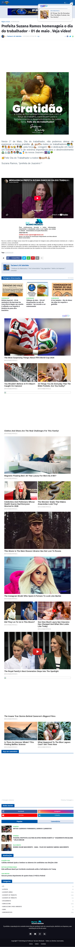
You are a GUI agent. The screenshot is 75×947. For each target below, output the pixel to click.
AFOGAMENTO (38, 901)
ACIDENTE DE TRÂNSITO (38, 898)
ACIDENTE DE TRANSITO (38, 895)
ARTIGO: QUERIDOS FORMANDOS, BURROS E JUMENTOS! (32, 829)
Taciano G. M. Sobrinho (20, 265)
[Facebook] (67, 36)
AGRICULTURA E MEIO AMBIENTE (38, 906)
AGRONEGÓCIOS (38, 912)
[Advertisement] (37, 56)
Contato (43, 944)
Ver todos (71, 278)
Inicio (31, 944)
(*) (38, 886)
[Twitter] (70, 36)
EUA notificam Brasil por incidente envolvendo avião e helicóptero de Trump (28, 869)
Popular (19, 821)
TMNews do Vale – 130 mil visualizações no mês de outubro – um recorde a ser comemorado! (36, 303)
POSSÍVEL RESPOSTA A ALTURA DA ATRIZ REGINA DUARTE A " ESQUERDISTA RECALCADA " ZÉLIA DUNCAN (43, 839)
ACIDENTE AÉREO (38, 892)
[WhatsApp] (73, 36)
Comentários (55, 821)
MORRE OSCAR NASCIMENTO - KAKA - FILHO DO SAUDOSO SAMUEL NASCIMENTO (41, 847)
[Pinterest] (33, 258)
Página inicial (5, 21)
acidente (38, 889)
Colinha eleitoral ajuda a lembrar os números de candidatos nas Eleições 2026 (29, 863)
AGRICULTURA (38, 903)
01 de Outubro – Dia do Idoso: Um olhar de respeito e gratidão (61, 302)
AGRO (38, 909)
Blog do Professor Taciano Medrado (33, 941)
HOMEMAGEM (15, 21)
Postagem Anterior (8, 800)
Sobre (37, 944)
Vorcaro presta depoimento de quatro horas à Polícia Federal (23, 876)
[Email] (37, 258)
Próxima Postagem (67, 800)
